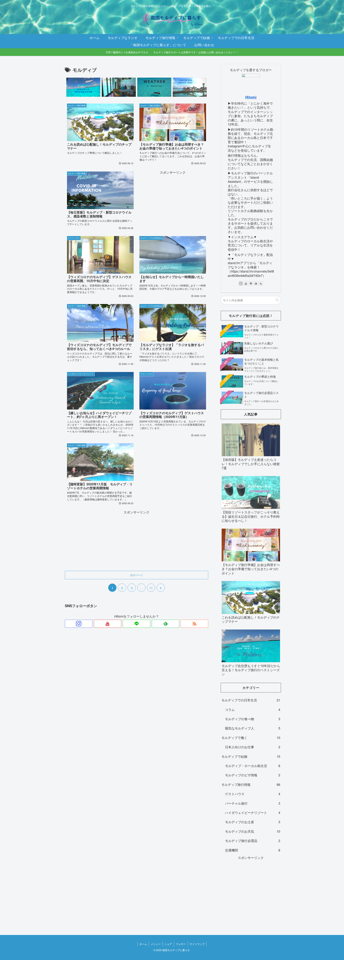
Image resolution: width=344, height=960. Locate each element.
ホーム (143, 944)
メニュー (156, 944)
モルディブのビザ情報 (252, 775)
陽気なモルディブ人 (252, 728)
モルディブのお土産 (252, 821)
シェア (168, 944)
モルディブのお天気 (252, 831)
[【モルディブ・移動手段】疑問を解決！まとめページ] (190, 87)
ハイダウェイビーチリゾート (252, 812)
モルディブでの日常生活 (250, 700)
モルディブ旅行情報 (250, 784)
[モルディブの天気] (154, 87)
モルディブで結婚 (250, 756)
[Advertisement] (172, 200)
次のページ (136, 575)
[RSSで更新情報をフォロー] (194, 624)
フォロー (181, 944)
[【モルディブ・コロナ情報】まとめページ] (83, 87)
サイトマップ (197, 944)
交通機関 (252, 850)
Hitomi (251, 97)
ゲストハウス (252, 793)
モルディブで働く (250, 737)
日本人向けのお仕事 (252, 747)
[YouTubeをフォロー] (107, 624)
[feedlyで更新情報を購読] (165, 624)
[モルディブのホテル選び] (119, 87)
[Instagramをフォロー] (78, 624)
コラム (252, 709)
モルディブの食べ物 (252, 718)
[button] (277, 300)
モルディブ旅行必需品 (252, 840)
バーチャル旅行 (252, 803)
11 (151, 588)
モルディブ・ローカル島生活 (252, 765)
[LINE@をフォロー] (136, 624)
